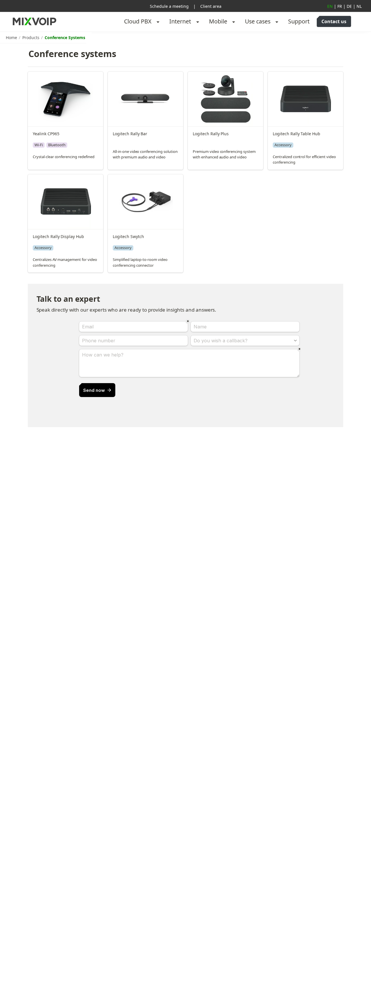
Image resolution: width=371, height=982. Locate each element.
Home (11, 37)
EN (330, 6)
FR (339, 6)
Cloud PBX (138, 21)
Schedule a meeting (169, 6)
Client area (210, 6)
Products (30, 37)
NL (359, 6)
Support (299, 21)
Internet (180, 21)
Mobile (218, 21)
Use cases (257, 21)
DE (349, 6)
